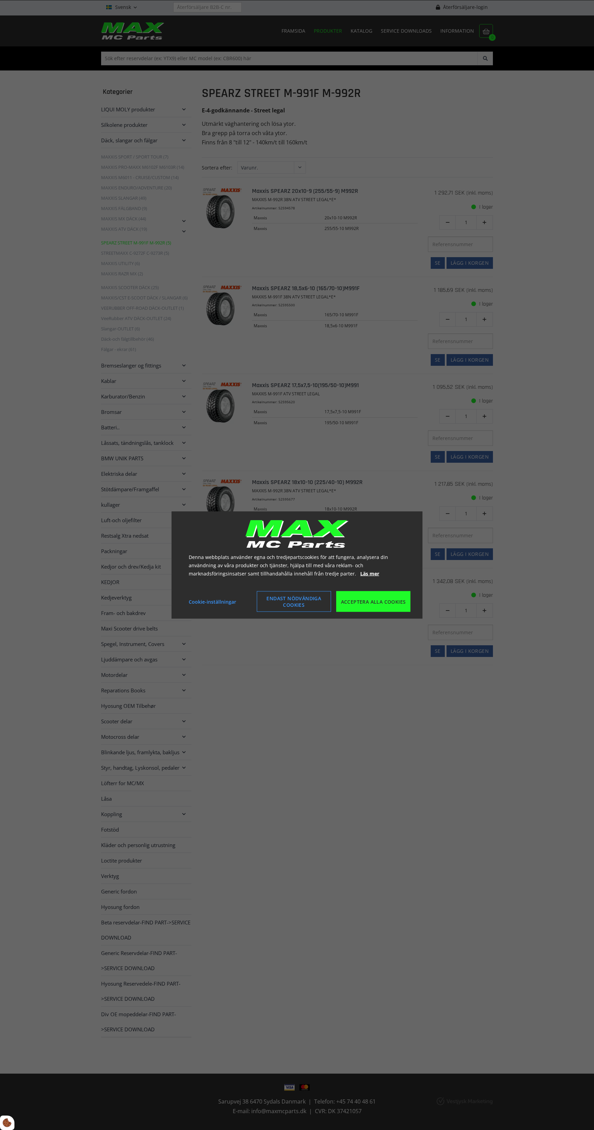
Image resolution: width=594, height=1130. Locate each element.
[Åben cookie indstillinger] (7, 1123)
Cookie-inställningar (212, 601)
